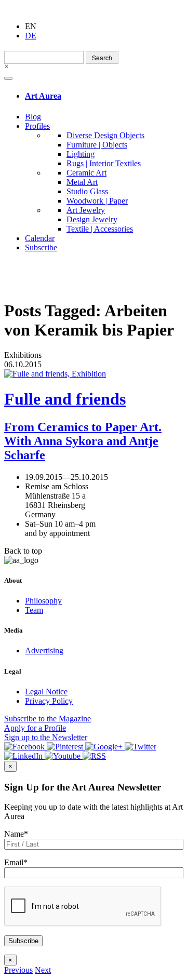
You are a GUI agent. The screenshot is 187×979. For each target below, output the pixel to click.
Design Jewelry (91, 219)
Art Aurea (43, 95)
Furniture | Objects (96, 144)
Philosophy (43, 600)
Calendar (40, 238)
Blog (33, 116)
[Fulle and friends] (93, 374)
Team (34, 610)
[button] (18, 969)
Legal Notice (46, 691)
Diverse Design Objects (105, 135)
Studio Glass (87, 191)
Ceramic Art (86, 172)
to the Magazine (47, 718)
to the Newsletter (45, 737)
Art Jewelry (85, 210)
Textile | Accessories (99, 228)
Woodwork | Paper (97, 200)
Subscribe (41, 247)
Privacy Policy (49, 700)
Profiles (37, 126)
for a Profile (35, 727)
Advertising (44, 650)
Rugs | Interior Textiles (103, 163)
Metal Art (82, 182)
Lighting (80, 154)
